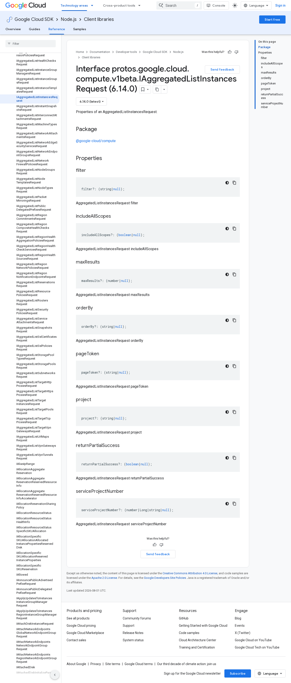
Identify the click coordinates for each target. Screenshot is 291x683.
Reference (56, 29)
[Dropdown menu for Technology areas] (93, 5)
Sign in (280, 5)
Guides (34, 29)
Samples (79, 29)
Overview (13, 29)
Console (218, 5)
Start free (272, 19)
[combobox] (179, 5)
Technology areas (74, 5)
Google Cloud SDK (34, 19)
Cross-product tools (119, 5)
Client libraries (99, 19)
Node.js (69, 19)
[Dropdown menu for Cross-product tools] (140, 5)
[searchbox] (30, 43)
